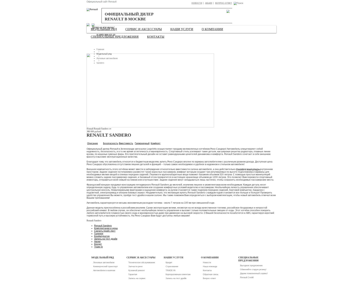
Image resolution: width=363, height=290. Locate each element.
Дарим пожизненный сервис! (254, 273)
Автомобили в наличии (104, 270)
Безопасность (110, 143)
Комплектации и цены (106, 228)
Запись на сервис (137, 278)
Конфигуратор (102, 236)
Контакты (155, 36)
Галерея (98, 233)
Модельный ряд (104, 29)
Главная (100, 49)
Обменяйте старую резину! (253, 269)
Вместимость (126, 143)
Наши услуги (181, 29)
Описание (92, 143)
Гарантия (132, 274)
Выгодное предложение (251, 265)
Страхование (172, 266)
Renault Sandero (103, 225)
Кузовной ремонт (136, 270)
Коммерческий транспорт (105, 266)
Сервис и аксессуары (143, 29)
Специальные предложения (115, 36)
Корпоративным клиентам (178, 274)
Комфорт (156, 143)
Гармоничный (142, 143)
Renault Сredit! (247, 277)
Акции (208, 3)
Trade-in (98, 246)
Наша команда (210, 266)
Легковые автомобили (103, 262)
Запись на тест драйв (105, 239)
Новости (197, 3)
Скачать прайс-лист (105, 231)
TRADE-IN (170, 270)
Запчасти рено (135, 266)
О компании (212, 29)
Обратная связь (210, 274)
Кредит (98, 244)
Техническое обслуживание (141, 262)
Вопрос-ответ (223, 3)
